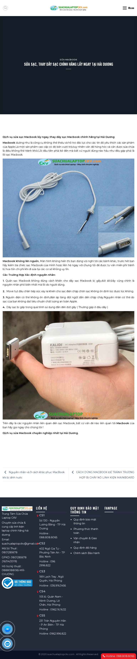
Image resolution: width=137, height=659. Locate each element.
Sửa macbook (68, 59)
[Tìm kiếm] (5, 8)
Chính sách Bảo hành (86, 553)
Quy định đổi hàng (85, 547)
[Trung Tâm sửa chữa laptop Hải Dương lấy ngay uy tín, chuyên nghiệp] (68, 8)
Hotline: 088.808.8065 (119, 656)
